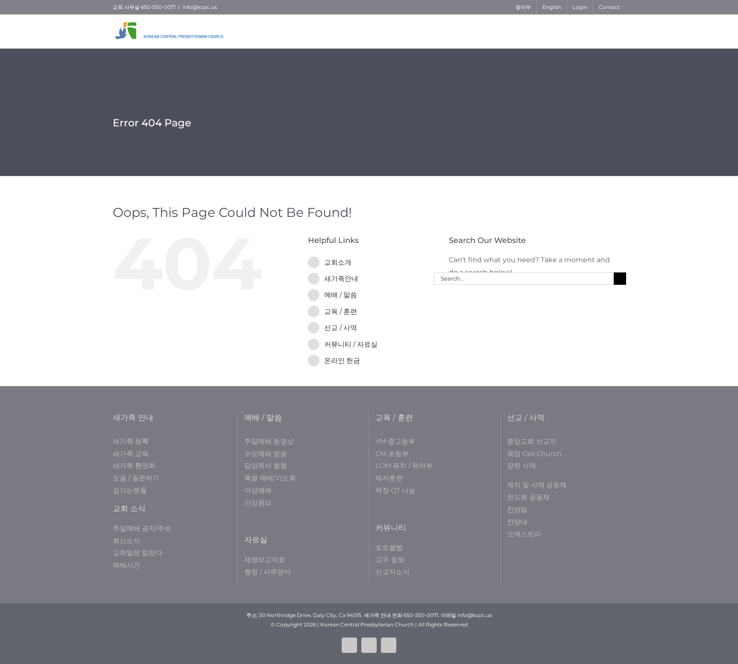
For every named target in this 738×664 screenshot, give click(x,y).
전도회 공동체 (528, 497)
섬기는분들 (130, 490)
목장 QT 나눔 (395, 490)
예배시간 (126, 565)
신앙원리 (258, 503)
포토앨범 (389, 548)
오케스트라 (524, 534)
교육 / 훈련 (340, 311)
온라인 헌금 (342, 361)
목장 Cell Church (534, 454)
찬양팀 (517, 510)
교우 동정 (389, 560)
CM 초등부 (392, 454)
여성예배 (258, 490)
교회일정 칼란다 (137, 553)
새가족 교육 (131, 454)
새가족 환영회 (134, 466)
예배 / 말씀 (340, 295)
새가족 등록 (131, 441)
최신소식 (126, 541)
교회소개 (337, 262)
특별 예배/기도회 (270, 478)
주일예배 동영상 (269, 441)
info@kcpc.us (199, 7)
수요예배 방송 (265, 454)
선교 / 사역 (340, 328)
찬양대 (517, 522)
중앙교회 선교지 (531, 441)
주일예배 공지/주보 (142, 528)
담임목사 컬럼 (265, 466)
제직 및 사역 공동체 (537, 485)
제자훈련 (389, 478)
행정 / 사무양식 (267, 572)
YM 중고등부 (395, 441)
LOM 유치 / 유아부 (404, 466)
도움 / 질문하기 (136, 478)
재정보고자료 (264, 560)
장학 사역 (521, 466)
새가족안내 (341, 279)
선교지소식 (392, 572)
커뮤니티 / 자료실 (351, 344)
